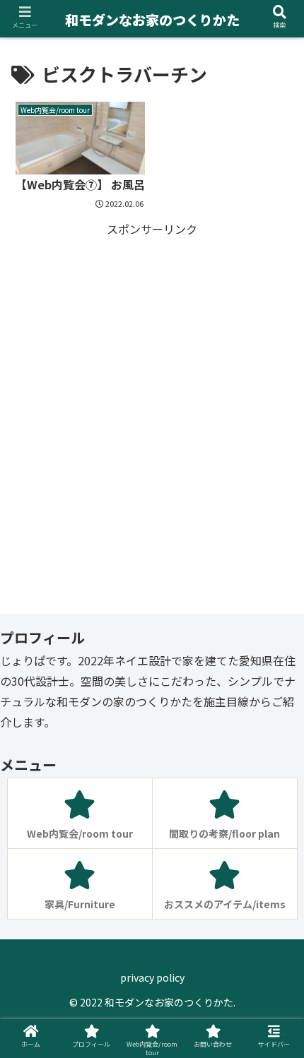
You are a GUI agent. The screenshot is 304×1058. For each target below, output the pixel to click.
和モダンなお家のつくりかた (152, 19)
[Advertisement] (152, 391)
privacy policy (152, 977)
